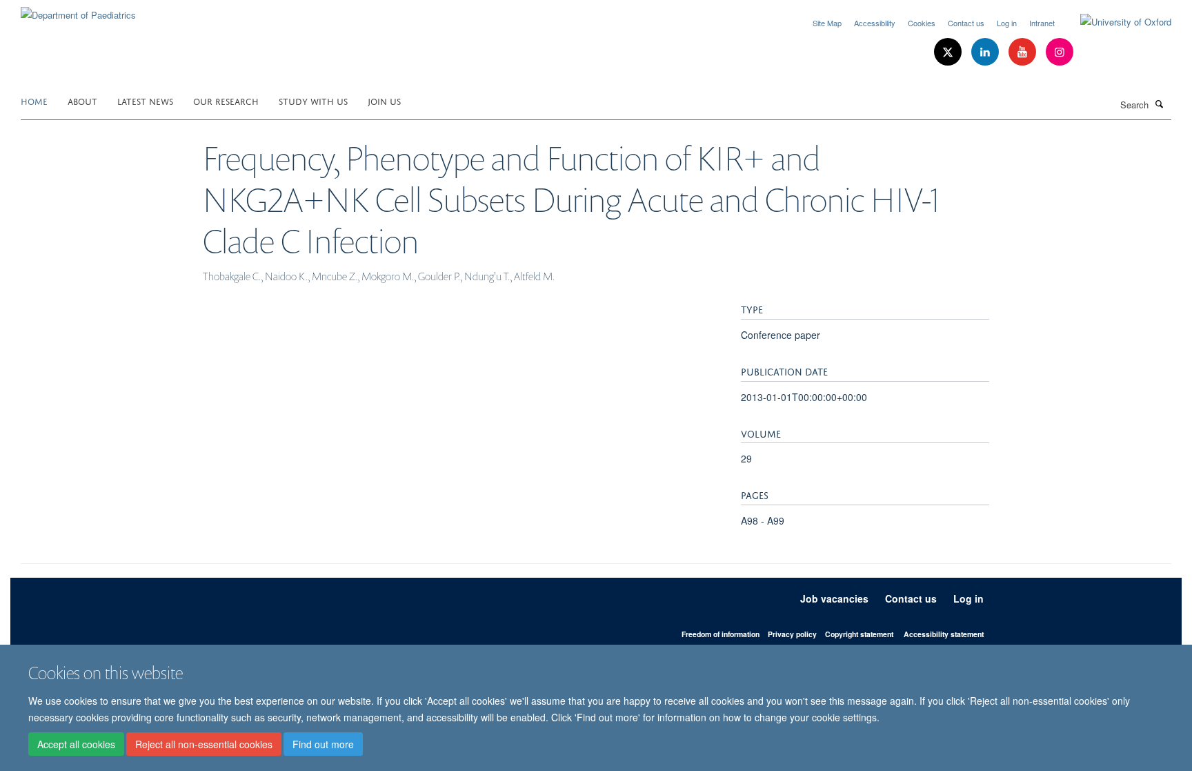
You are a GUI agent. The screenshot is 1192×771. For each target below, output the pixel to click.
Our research (226, 100)
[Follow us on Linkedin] (986, 52)
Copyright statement (859, 634)
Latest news (145, 100)
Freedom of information (720, 634)
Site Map (827, 22)
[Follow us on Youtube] (1024, 52)
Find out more (323, 744)
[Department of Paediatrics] (78, 10)
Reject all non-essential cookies (203, 744)
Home (34, 100)
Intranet (1042, 22)
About (82, 100)
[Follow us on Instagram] (1059, 52)
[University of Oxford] (1115, 22)
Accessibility (874, 22)
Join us (384, 100)
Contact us (966, 22)
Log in (1007, 22)
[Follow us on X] (949, 52)
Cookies (921, 22)
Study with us (313, 100)
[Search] (1159, 103)
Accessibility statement (944, 634)
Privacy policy (792, 634)
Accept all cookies (76, 744)
